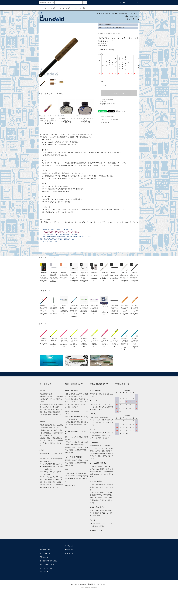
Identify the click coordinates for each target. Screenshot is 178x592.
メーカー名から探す (65, 8)
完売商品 (108, 24)
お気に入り (121, 111)
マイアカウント (70, 546)
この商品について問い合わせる (109, 119)
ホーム (101, 24)
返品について (104, 101)
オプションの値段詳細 (106, 99)
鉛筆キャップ (121, 27)
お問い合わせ (69, 553)
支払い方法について (46, 549)
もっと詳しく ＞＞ (71, 485)
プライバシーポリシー (47, 564)
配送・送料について (46, 553)
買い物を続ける (105, 122)
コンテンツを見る (80, 8)
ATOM (46, 572)
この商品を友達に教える (107, 116)
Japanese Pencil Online (91, 587)
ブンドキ (83, 587)
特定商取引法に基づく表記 (107, 104)
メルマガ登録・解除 (46, 568)
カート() (135, 3)
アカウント (123, 3)
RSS (41, 572)
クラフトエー (110, 27)
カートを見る (69, 549)
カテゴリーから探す (50, 8)
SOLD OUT (118, 93)
